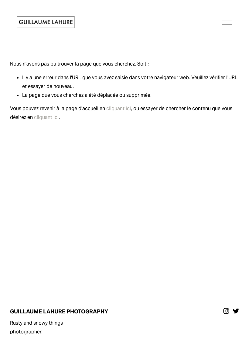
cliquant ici (118, 108)
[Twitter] (236, 311)
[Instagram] (226, 311)
